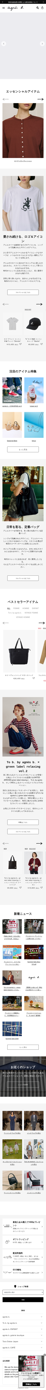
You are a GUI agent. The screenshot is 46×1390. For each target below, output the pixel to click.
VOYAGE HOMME (23, 617)
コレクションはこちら (23, 292)
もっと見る (23, 449)
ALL (8, 608)
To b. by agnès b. (15, 613)
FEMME (16, 608)
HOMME (25, 608)
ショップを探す (23, 1084)
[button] (37, 8)
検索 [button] (23, 1300)
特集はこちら (23, 822)
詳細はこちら (31, 1384)
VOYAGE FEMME (31, 613)
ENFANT (35, 608)
